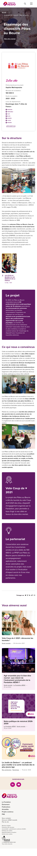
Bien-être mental (10, 39)
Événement (5, 804)
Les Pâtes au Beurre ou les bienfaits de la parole (10, 278)
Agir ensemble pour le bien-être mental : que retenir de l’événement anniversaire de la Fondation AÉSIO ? (17, 679)
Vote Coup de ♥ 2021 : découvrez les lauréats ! (17, 639)
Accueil (4, 12)
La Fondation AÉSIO (19, 685)
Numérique (15, 770)
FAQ (3, 814)
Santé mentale (6, 643)
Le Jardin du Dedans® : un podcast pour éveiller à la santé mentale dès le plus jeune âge (18, 764)
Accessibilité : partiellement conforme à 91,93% (14, 829)
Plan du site (5, 822)
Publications (6, 807)
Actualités (5, 809)
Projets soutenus (7, 812)
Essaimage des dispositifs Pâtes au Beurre (16, 15)
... (9, 12)
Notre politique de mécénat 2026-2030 (18, 722)
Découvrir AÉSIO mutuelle (9, 820)
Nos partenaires (6, 770)
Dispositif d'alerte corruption (9, 832)
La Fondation (6, 802)
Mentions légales (6, 825)
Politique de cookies (7, 831)
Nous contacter (6, 818)
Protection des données (8, 827)
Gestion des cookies (7, 834)
